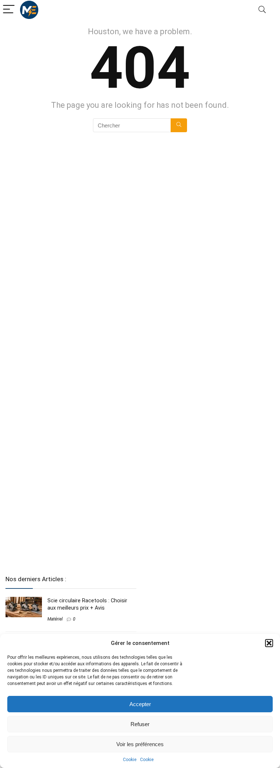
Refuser (140, 724)
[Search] (262, 9)
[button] (269, 643)
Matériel (55, 619)
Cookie (129, 759)
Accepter (140, 704)
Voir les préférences (140, 744)
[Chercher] (179, 125)
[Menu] (9, 9)
